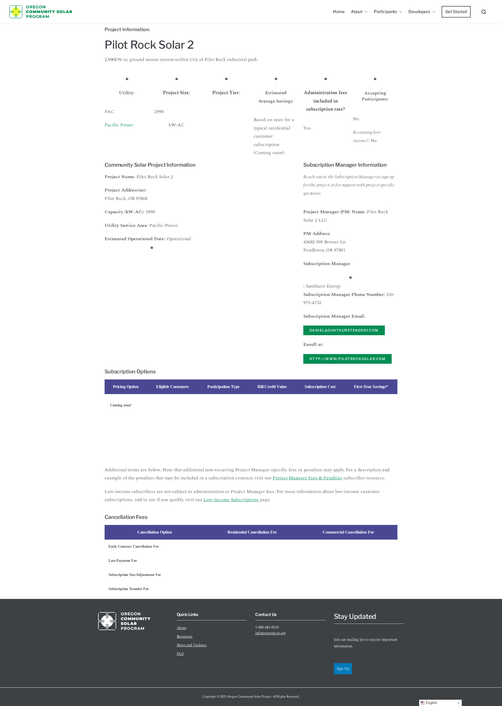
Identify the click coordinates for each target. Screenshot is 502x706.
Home (338, 11)
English (431, 703)
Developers (419, 11)
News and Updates (192, 645)
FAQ (180, 654)
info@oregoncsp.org (270, 633)
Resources (185, 636)
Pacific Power (119, 124)
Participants (385, 11)
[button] (365, 11)
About (356, 11)
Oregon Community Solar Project (249, 696)
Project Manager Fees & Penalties (307, 477)
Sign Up (343, 668)
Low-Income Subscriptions (231, 499)
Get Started (456, 11)
